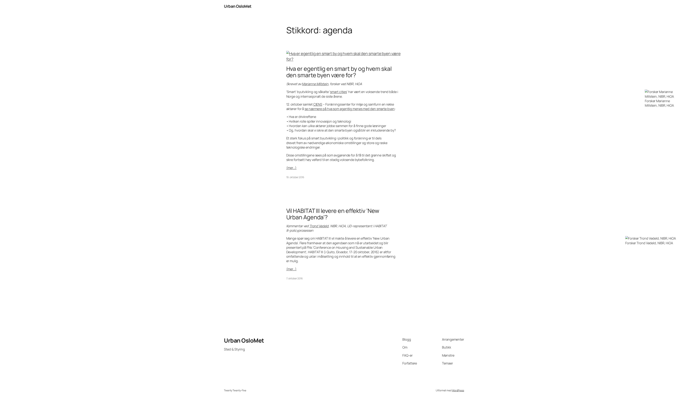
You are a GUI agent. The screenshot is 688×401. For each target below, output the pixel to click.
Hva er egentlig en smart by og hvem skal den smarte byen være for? (339, 71)
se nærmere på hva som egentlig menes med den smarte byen (350, 109)
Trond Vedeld (319, 226)
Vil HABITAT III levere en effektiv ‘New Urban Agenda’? (332, 213)
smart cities (338, 92)
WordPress (458, 390)
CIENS (317, 104)
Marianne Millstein (315, 84)
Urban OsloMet (238, 6)
